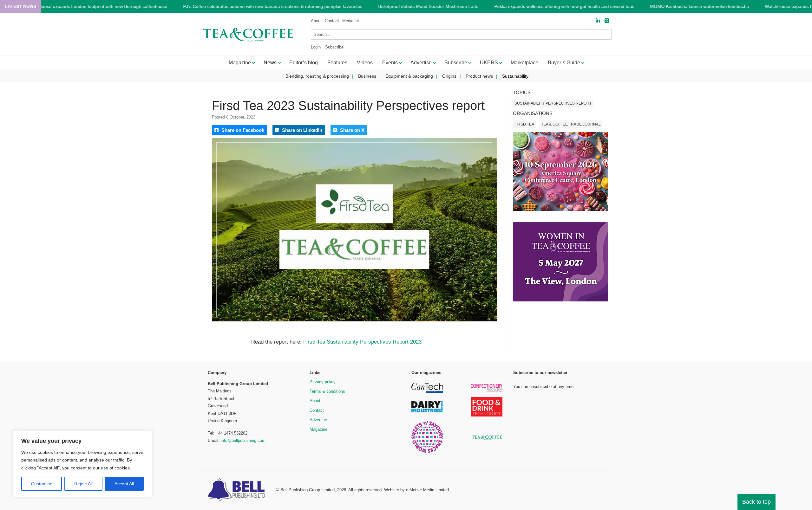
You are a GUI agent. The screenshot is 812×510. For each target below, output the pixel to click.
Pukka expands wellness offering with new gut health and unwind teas (564, 6)
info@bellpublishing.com (243, 440)
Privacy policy (323, 381)
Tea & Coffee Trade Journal (571, 124)
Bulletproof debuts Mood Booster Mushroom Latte (428, 6)
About (316, 20)
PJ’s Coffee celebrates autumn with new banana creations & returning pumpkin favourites (272, 6)
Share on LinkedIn (301, 130)
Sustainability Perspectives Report (553, 103)
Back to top (756, 502)
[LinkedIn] (598, 20)
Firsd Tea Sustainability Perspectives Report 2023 (362, 342)
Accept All (124, 483)
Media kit (350, 20)
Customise (41, 483)
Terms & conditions (327, 391)
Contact (332, 20)
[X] (607, 20)
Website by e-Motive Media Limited (416, 489)
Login (316, 47)
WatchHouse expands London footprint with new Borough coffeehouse (96, 6)
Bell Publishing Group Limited (307, 489)
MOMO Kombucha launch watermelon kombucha (699, 6)
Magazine (318, 429)
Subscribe (334, 47)
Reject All (83, 483)
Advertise (318, 419)
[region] (82, 464)
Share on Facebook (242, 130)
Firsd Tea (524, 124)
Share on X (351, 130)
